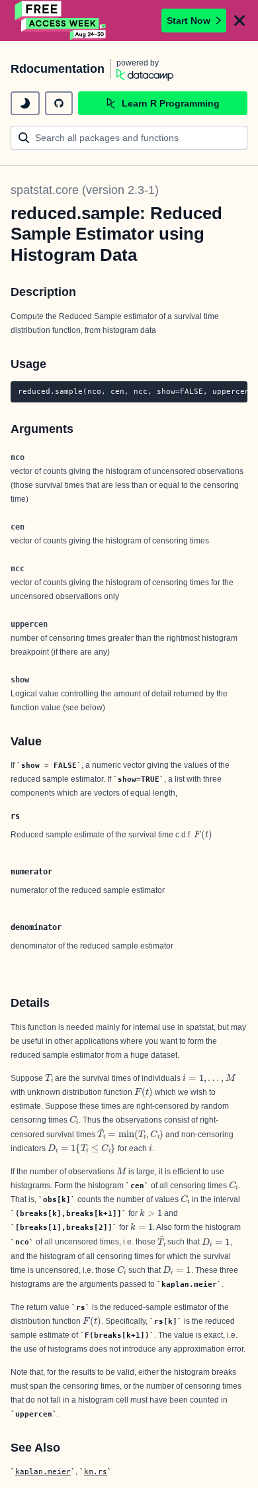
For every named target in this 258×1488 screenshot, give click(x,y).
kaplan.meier (43, 1471)
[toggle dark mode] (25, 103)
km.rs (95, 1471)
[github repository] (59, 103)
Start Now (188, 20)
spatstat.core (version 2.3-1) (85, 190)
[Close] (239, 20)
